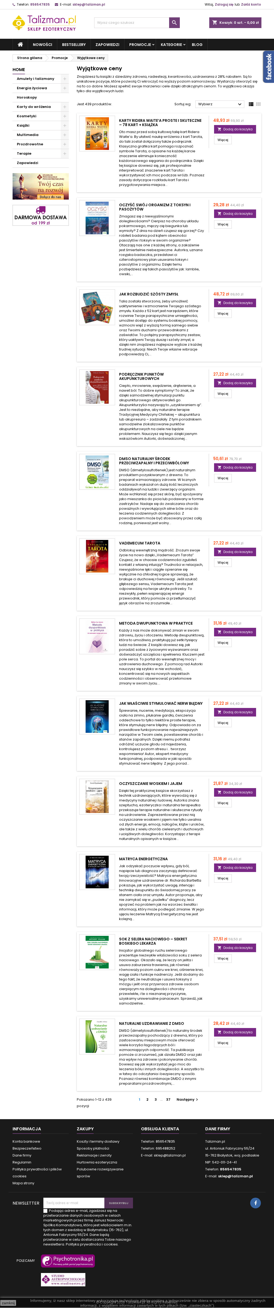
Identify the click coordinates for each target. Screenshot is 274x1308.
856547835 (40, 4)
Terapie (24, 153)
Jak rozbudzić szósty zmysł (148, 294)
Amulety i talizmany (35, 78)
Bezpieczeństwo (27, 1148)
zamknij (8, 1303)
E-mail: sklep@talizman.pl (163, 1155)
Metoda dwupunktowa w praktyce (156, 623)
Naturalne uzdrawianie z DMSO (151, 1023)
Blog (197, 44)
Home (19, 70)
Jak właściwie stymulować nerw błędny (161, 703)
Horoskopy (27, 97)
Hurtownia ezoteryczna (97, 1162)
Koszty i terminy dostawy (98, 1141)
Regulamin (22, 1162)
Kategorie (171, 44)
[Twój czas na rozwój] (41, 186)
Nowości (42, 44)
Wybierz (220, 104)
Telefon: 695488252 (158, 1148)
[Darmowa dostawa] (41, 215)
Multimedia (28, 134)
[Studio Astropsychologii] (62, 1282)
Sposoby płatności (93, 1148)
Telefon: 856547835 (158, 1141)
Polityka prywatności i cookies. (92, 1244)
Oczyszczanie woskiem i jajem (150, 783)
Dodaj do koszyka (235, 129)
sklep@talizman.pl (89, 4)
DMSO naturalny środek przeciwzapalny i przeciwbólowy (154, 461)
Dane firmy (22, 1155)
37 (168, 1099)
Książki (23, 125)
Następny (188, 1099)
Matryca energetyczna (143, 859)
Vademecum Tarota (139, 543)
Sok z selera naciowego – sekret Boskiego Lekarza (153, 941)
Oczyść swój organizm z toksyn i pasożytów (155, 207)
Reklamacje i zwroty (94, 1155)
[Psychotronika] (67, 1263)
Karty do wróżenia (34, 106)
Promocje (140, 44)
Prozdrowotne (30, 144)
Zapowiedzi (107, 44)
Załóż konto (251, 4)
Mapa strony (23, 1183)
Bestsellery (74, 44)
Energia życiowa (32, 88)
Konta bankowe (26, 1141)
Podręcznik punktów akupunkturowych (141, 376)
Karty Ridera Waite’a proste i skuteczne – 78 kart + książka (160, 122)
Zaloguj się (224, 4)
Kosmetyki (26, 116)
